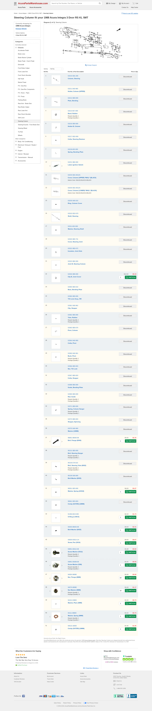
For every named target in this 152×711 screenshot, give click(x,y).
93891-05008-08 (73, 562)
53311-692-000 (73, 226)
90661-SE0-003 (73, 501)
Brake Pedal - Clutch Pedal (26, 61)
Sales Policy (57, 703)
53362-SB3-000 (73, 315)
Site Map (82, 681)
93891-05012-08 (73, 549)
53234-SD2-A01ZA (74, 188)
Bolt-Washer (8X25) (74, 529)
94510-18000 (72, 626)
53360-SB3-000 (73, 296)
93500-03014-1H (73, 540)
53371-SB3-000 (73, 406)
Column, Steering (74, 78)
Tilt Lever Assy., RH (74, 299)
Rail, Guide (72, 397)
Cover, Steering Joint (75, 242)
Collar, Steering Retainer (76, 139)
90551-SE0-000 (73, 488)
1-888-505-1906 (121, 688)
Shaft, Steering (73, 216)
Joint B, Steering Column (77, 264)
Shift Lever (21, 117)
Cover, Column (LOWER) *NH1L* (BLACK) (82, 190)
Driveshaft (21, 64)
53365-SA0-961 (73, 353)
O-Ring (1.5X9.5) (73, 517)
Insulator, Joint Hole (75, 251)
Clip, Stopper (72, 308)
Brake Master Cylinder (24, 57)
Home (15, 13)
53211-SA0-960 (73, 88)
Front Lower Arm (23, 71)
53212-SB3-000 (73, 98)
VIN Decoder (17, 681)
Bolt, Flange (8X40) (74, 440)
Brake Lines (21, 54)
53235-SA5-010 (73, 200)
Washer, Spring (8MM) (75, 615)
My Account (50, 676)
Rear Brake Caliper (23, 107)
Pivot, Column (73, 330)
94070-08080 (72, 587)
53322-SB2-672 (73, 248)
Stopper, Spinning (74, 422)
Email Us (119, 681)
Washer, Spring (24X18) (76, 491)
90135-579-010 (73, 463)
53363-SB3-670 (73, 327)
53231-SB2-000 (73, 162)
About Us (16, 676)
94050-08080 (72, 574)
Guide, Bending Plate (75, 387)
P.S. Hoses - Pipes (23, 93)
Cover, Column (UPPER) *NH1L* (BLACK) (82, 177)
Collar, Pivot (72, 343)
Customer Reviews (19, 679)
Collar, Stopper (73, 378)
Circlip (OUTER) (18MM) (76, 504)
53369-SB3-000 (73, 394)
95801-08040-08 (73, 438)
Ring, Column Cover (75, 203)
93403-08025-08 (73, 527)
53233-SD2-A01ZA (74, 175)
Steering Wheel (22, 128)
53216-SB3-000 (73, 123)
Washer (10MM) (73, 431)
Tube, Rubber (72, 317)
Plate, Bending (73, 100)
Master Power (22, 82)
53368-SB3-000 (73, 385)
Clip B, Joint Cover (74, 277)
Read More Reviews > (92, 668)
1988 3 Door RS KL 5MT (35, 13)
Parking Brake (22, 100)
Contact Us (125, 7)
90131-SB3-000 (73, 450)
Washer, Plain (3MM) (75, 603)
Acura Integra (22, 13)
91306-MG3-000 (73, 514)
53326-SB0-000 (73, 274)
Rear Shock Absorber (24, 114)
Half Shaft (21, 79)
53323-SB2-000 (73, 261)
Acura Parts (21, 7)
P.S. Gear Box (22, 86)
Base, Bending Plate (75, 289)
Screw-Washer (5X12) (75, 552)
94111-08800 (72, 613)
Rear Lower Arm (23, 110)
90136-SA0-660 (73, 475)
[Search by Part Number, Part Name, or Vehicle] (100, 3)
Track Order (50, 679)
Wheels (20, 135)
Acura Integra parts (90, 640)
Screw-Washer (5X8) (75, 564)
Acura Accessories (35, 7)
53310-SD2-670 (73, 213)
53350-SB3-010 (73, 287)
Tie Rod (20, 132)
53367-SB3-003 (73, 375)
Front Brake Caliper (24, 68)
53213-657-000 (73, 111)
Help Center (134, 7)
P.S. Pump (21, 96)
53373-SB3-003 (73, 419)
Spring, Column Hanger (76, 409)
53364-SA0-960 (73, 340)
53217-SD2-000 (73, 136)
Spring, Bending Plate (75, 152)
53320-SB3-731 (73, 239)
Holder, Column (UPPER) (76, 91)
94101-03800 (72, 600)
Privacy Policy (77, 703)
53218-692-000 (73, 149)
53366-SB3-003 (73, 366)
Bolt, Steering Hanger (75, 453)
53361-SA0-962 (73, 305)
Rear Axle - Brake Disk (25, 103)
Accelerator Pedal (23, 50)
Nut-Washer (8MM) (74, 590)
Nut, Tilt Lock (72, 369)
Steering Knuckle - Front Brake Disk (29, 124)
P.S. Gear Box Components (26, 89)
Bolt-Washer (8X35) (74, 478)
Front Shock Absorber (24, 75)
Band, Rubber (73, 113)
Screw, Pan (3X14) (74, 542)
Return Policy (67, 703)
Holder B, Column (74, 126)
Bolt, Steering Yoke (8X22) (77, 465)
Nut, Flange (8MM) (74, 577)
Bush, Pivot (72, 356)
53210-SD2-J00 (73, 76)
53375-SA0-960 (73, 428)
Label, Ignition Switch (75, 165)
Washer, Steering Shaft (76, 229)
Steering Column (23, 121)
